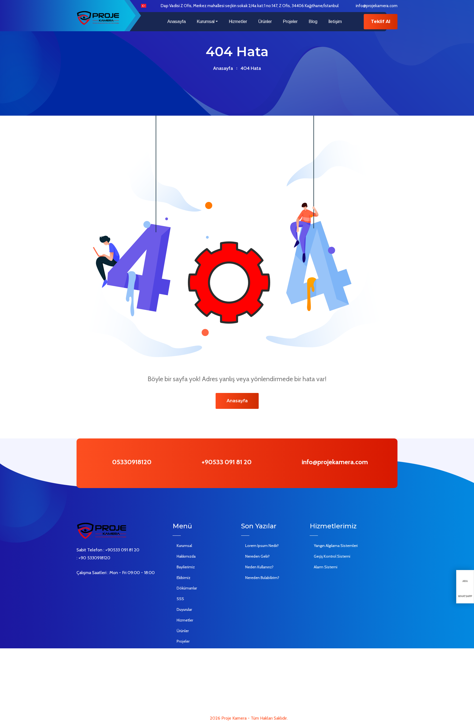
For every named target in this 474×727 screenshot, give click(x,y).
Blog (313, 21)
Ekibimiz (183, 577)
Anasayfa (176, 21)
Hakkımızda (186, 556)
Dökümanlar (187, 588)
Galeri (181, 651)
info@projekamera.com (376, 5)
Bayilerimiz (186, 567)
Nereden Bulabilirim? (262, 577)
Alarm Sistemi (325, 567)
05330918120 (131, 462)
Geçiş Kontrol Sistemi (332, 556)
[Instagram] (103, 587)
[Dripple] (111, 587)
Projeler (290, 21)
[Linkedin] (94, 587)
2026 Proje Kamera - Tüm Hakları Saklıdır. (249, 718)
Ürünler (265, 21)
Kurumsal (206, 21)
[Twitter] (86, 587)
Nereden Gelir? (257, 556)
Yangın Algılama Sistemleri (336, 545)
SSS (180, 598)
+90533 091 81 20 (227, 462)
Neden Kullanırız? (259, 567)
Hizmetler (238, 21)
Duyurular (184, 609)
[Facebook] (78, 587)
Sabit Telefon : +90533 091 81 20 (108, 549)
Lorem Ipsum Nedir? (262, 545)
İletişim (335, 21)
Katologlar (185, 673)
